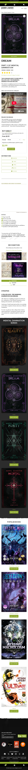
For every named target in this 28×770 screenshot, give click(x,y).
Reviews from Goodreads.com (21, 212)
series (12, 70)
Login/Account (9, 757)
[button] (24, 16)
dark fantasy (3, 70)
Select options (14, 369)
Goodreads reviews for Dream (11, 183)
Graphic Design (23, 757)
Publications (3, 757)
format (4, 139)
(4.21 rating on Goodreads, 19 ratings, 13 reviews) (10, 75)
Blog (19, 757)
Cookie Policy (15, 758)
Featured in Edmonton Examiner (14, 250)
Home (2, 12)
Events (16, 757)
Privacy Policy (23, 758)
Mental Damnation (7, 12)
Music (2, 758)
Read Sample (14, 56)
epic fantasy (8, 70)
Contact (8, 758)
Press (14, 757)
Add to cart (11, 148)
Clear (24, 139)
